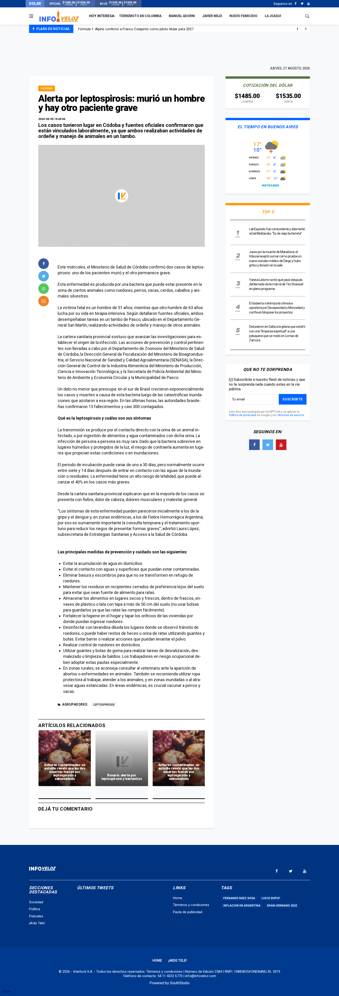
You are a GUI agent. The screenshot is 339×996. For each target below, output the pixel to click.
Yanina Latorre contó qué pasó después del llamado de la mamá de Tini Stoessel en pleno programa (276, 284)
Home (177, 898)
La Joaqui (273, 16)
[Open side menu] (31, 16)
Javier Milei (212, 16)
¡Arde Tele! (37, 923)
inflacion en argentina (241, 905)
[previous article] (306, 29)
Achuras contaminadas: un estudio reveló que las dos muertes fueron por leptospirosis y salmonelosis (64, 772)
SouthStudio (180, 983)
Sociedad (47, 88)
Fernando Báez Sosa (239, 898)
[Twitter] (301, 3)
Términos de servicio (290, 415)
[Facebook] (295, 3)
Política (34, 909)
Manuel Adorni (182, 16)
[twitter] (43, 276)
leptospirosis (104, 704)
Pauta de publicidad (187, 912)
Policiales (36, 916)
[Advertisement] (169, 49)
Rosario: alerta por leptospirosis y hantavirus (121, 777)
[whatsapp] (43, 288)
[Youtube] (308, 3)
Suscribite (292, 399)
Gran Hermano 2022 (282, 905)
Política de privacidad (242, 415)
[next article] (297, 29)
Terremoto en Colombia (140, 16)
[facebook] (43, 263)
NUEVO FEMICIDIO (243, 16)
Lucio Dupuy (271, 898)
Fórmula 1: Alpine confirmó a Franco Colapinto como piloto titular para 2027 (135, 29)
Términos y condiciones (191, 905)
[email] (43, 301)
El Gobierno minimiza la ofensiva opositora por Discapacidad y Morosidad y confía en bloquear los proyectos (277, 307)
